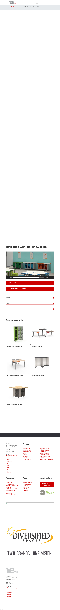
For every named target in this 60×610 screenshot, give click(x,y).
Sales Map (9, 493)
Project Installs (27, 482)
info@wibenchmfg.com (13, 588)
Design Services (44, 453)
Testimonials (27, 484)
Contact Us (26, 485)
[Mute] (49, 277)
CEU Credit (43, 458)
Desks (24, 453)
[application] (30, 265)
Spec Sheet (12, 282)
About (25, 478)
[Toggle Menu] (37, 3)
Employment (26, 487)
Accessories (26, 449)
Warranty (8, 487)
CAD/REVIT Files (11, 495)
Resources (10, 478)
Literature (9, 482)
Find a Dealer (10, 484)
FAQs (7, 492)
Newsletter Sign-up (47, 484)
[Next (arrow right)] (2, 609)
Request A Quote (45, 456)
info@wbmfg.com (11, 455)
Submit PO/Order (45, 455)
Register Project (44, 449)
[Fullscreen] (52, 277)
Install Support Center (12, 485)
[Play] (8, 277)
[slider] (28, 277)
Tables (25, 458)
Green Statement (11, 490)
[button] (30, 265)
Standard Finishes (11, 489)
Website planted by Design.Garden (46, 606)
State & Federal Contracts (44, 451)
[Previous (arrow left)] (0, 609)
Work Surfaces (27, 459)
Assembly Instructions (17, 288)
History (25, 489)
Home (8, 7)
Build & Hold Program (46, 459)
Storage (25, 456)
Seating (25, 455)
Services (43, 444)
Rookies (20, 7)
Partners (25, 490)
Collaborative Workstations (27, 451)
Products (13, 7)
